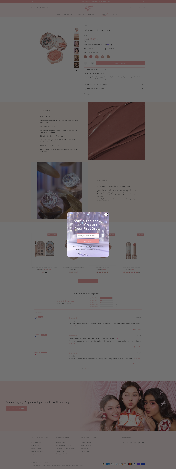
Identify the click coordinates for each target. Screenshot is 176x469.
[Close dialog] (106, 214)
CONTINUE (88, 241)
